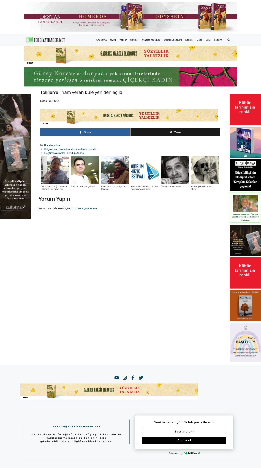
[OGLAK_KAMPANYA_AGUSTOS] (245, 124)
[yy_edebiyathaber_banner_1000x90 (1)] (129, 124)
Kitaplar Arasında (151, 40)
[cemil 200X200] (245, 222)
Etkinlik (189, 40)
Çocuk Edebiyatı (173, 40)
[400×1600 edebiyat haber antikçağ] (15, 218)
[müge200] (245, 189)
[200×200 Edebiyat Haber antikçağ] (245, 255)
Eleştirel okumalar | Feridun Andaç (64, 153)
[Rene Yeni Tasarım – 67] (245, 360)
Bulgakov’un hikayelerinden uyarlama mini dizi (70, 149)
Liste (199, 40)
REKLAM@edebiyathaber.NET (77, 426)
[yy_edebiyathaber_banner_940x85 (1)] (130, 64)
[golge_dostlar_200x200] (245, 157)
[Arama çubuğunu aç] (228, 40)
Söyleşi (134, 40)
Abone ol (184, 440)
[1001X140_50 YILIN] (130, 30)
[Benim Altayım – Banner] (245, 320)
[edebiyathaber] (130, 85)
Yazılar (123, 40)
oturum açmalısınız (83, 208)
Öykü (113, 40)
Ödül (208, 40)
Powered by (175, 453)
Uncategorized (52, 145)
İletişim (218, 40)
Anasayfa (101, 40)
